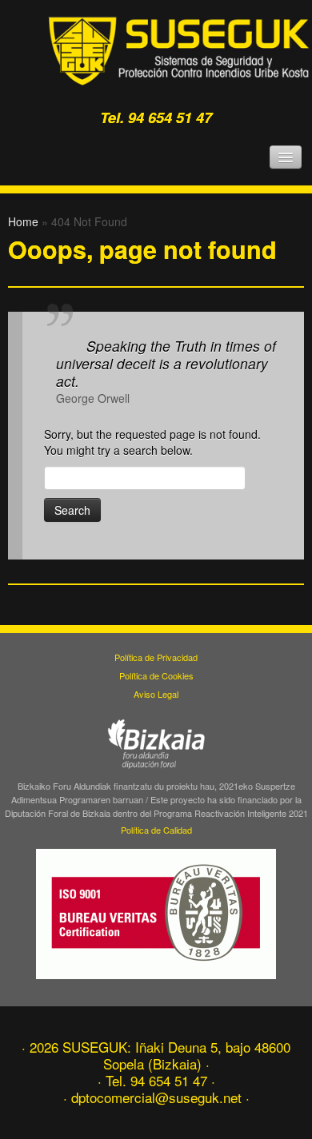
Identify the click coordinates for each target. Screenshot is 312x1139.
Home (23, 221)
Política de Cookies (156, 675)
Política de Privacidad (156, 657)
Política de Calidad (156, 829)
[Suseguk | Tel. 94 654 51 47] (180, 51)
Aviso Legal (156, 693)
